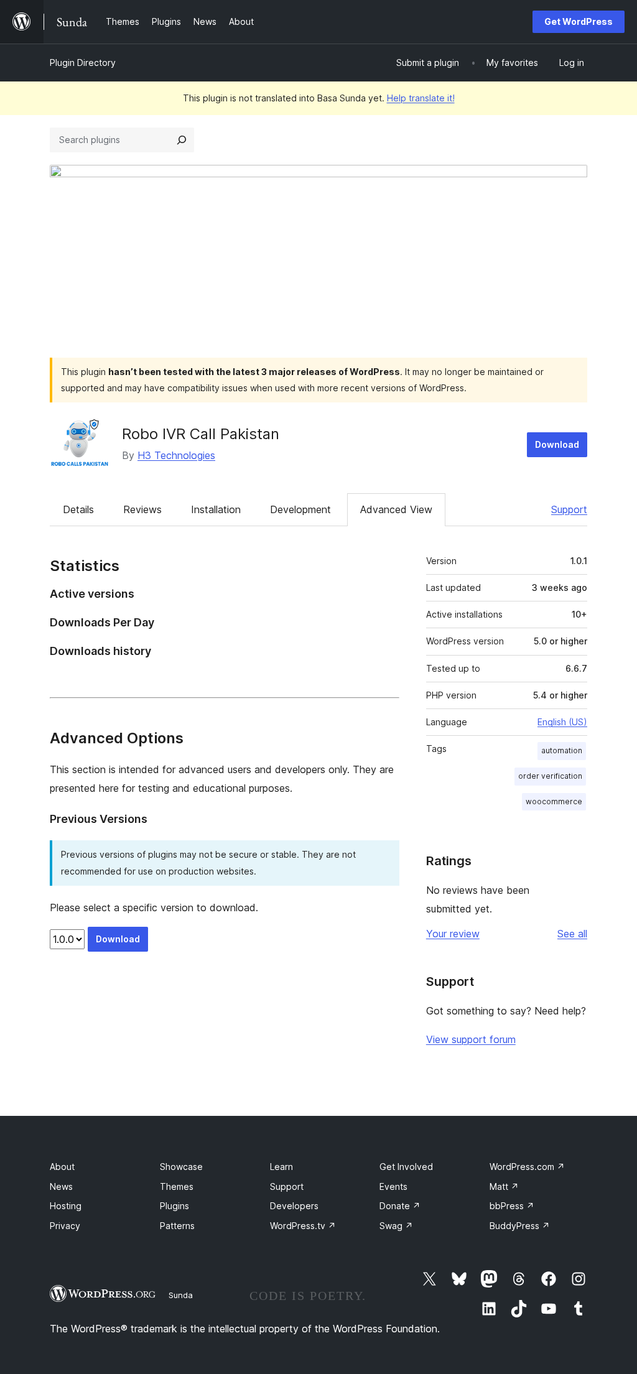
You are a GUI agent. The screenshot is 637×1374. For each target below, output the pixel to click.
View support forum (471, 1039)
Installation (216, 509)
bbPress (512, 1205)
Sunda (181, 1295)
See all (572, 933)
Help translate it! (421, 98)
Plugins (174, 1205)
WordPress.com (527, 1166)
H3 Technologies (176, 455)
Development (300, 509)
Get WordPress (578, 21)
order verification (550, 776)
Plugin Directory (83, 62)
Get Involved (406, 1166)
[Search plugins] (181, 140)
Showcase (181, 1166)
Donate (400, 1205)
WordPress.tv (303, 1225)
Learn (281, 1166)
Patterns (177, 1225)
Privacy (65, 1225)
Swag (396, 1225)
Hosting (65, 1205)
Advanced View (396, 509)
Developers (294, 1205)
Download (557, 444)
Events (393, 1186)
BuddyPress (520, 1225)
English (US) (562, 722)
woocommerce (554, 801)
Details (78, 509)
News (61, 1186)
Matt (504, 1186)
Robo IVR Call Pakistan (200, 434)
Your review (453, 933)
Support (569, 509)
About (62, 1166)
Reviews (142, 509)
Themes (176, 1186)
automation (561, 750)
